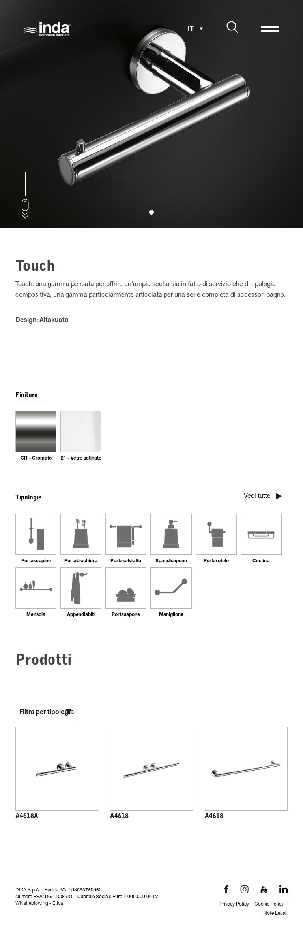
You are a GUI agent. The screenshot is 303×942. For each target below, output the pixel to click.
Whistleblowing (31, 903)
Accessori (73, 907)
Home (26, 907)
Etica (57, 903)
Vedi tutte (258, 497)
